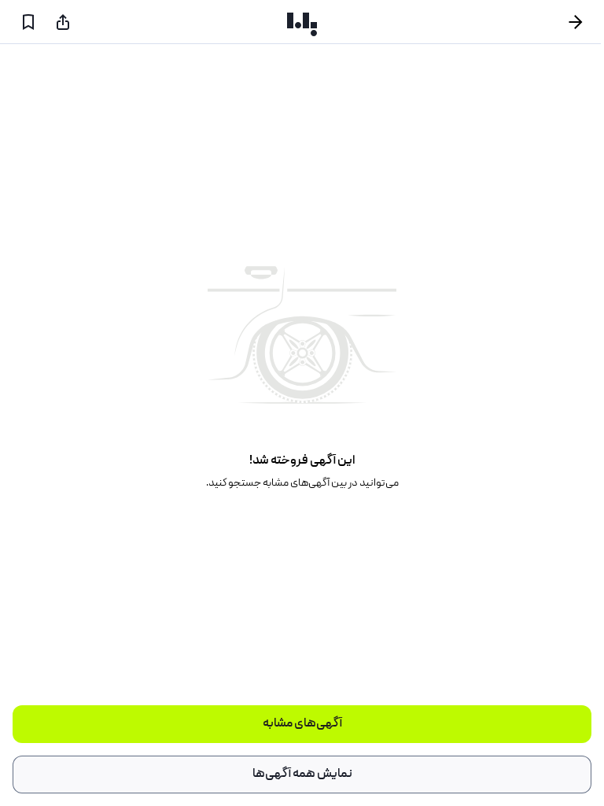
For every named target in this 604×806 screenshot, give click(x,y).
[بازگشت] (582, 22)
